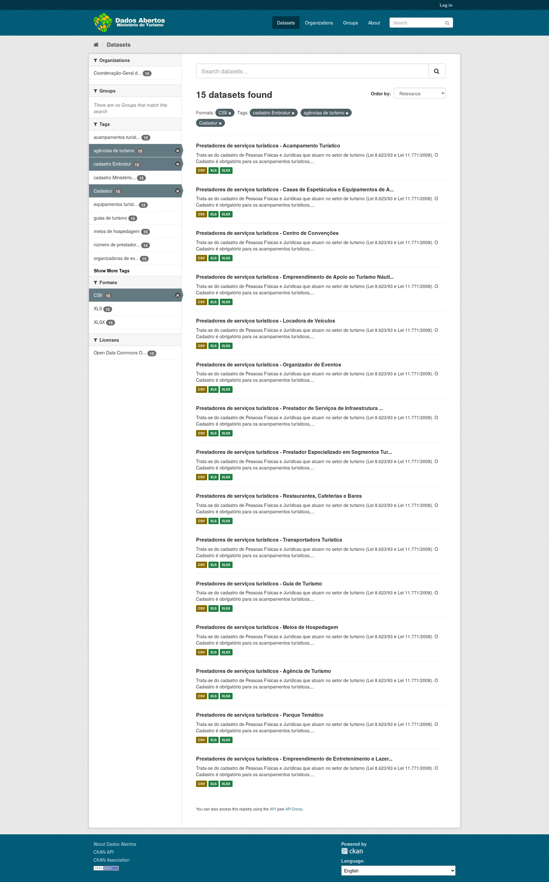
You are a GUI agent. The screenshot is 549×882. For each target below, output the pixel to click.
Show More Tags (112, 270)
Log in (446, 5)
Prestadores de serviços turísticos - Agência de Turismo (263, 670)
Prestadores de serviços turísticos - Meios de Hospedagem (267, 627)
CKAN (352, 851)
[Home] (96, 44)
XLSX (226, 170)
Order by (380, 93)
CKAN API (103, 852)
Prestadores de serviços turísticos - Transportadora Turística (269, 539)
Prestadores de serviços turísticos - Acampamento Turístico (268, 145)
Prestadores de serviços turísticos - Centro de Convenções (267, 232)
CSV (201, 170)
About (374, 22)
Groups (350, 22)
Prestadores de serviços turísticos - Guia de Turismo (259, 583)
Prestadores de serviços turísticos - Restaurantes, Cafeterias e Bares (279, 495)
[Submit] (447, 22)
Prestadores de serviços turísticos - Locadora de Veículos (265, 320)
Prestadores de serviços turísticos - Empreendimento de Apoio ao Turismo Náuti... (295, 276)
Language (352, 861)
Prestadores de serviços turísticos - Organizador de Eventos (268, 364)
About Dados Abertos (114, 844)
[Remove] (229, 112)
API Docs (293, 808)
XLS (213, 170)
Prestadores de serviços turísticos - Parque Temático (259, 714)
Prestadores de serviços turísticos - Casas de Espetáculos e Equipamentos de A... (295, 189)
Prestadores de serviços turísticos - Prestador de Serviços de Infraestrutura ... (289, 408)
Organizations (319, 22)
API (273, 808)
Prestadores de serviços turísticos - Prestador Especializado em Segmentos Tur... (294, 451)
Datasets (286, 22)
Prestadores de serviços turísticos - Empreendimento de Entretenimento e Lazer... (294, 758)
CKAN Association (111, 860)
